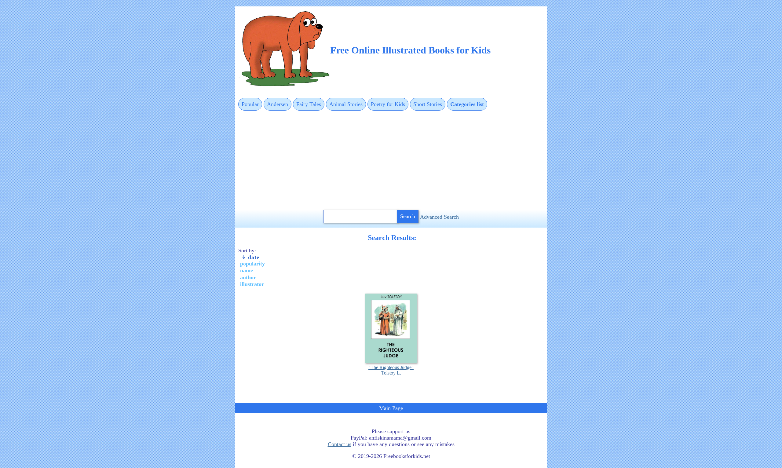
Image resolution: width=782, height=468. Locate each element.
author (248, 277)
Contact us (339, 444)
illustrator (252, 284)
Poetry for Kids (388, 104)
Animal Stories (346, 104)
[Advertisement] (391, 160)
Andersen (277, 104)
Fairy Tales (308, 104)
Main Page (391, 408)
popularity (252, 264)
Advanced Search (439, 217)
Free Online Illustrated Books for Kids (410, 50)
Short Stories (427, 104)
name (246, 270)
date (252, 257)
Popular (250, 104)
